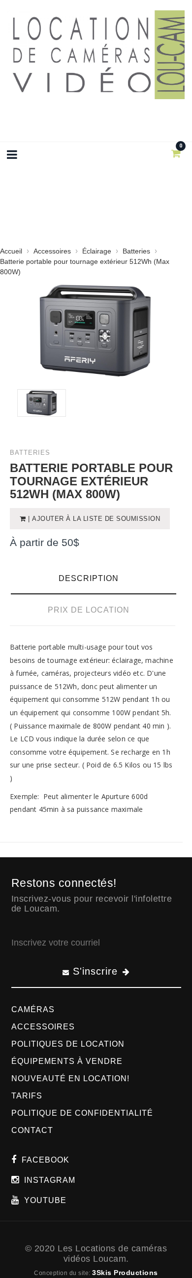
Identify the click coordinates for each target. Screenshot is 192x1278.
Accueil (11, 251)
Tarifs (26, 1096)
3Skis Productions (125, 1273)
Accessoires (52, 251)
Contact (32, 1130)
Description (89, 578)
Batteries (137, 251)
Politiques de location (68, 1044)
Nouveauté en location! (70, 1078)
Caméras (33, 1009)
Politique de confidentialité (82, 1113)
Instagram (49, 1180)
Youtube (45, 1200)
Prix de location (88, 610)
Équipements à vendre (67, 1061)
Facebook (45, 1160)
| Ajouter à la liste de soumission (93, 518)
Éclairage (96, 251)
